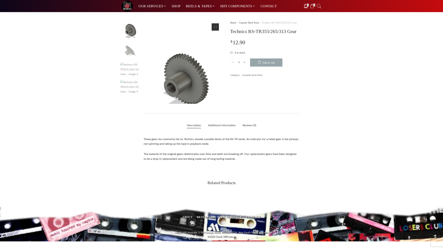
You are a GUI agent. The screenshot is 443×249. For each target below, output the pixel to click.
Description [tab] (194, 125)
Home (233, 22)
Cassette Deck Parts (249, 22)
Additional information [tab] (222, 125)
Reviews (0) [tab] (249, 125)
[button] (215, 27)
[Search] (319, 6)
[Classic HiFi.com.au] (127, 6)
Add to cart (268, 62)
